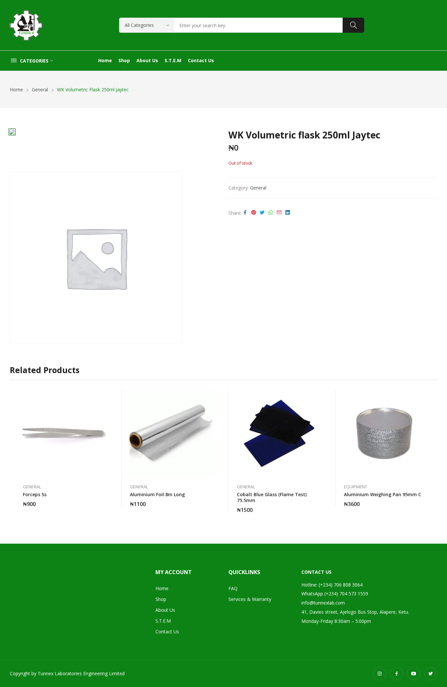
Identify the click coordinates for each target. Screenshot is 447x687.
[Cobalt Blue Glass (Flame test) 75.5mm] (277, 433)
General (258, 188)
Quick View (103, 396)
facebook (396, 673)
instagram (379, 673)
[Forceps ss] (63, 433)
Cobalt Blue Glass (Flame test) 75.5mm (272, 497)
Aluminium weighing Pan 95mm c (382, 494)
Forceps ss (34, 494)
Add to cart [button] (103, 500)
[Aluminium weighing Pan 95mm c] (384, 433)
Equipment (355, 487)
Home (162, 588)
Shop (160, 599)
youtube (413, 673)
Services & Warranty (249, 599)
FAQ (233, 588)
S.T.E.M (163, 621)
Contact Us (167, 631)
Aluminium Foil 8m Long (157, 494)
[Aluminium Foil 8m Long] (170, 433)
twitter (430, 673)
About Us (165, 610)
